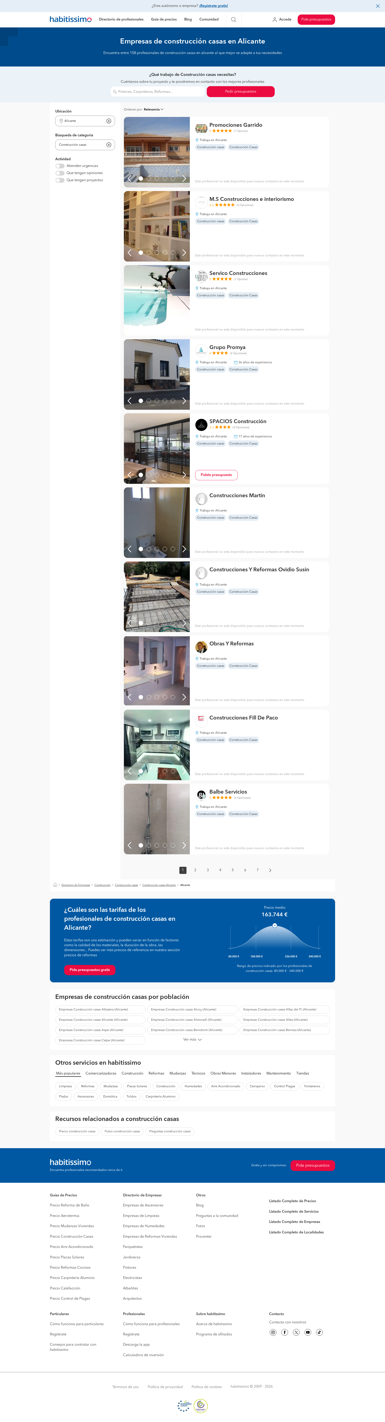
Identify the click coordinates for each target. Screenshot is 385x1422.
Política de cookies (207, 1387)
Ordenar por (133, 109)
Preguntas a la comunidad (217, 1216)
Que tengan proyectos (85, 180)
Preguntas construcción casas (169, 1131)
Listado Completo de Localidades (296, 1232)
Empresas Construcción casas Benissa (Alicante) (277, 1030)
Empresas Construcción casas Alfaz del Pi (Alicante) (279, 1009)
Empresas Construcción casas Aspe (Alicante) (91, 1030)
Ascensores (86, 1096)
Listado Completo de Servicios (294, 1212)
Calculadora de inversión (143, 1355)
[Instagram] (273, 1333)
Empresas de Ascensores (143, 1205)
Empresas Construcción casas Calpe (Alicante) (91, 1040)
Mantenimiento (278, 1073)
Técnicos (198, 1073)
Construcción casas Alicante (159, 885)
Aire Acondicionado (225, 1086)
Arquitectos (132, 1299)
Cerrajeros (257, 1086)
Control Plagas (284, 1086)
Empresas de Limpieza (141, 1216)
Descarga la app (136, 1345)
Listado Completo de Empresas (294, 1222)
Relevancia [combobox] (152, 109)
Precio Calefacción (65, 1288)
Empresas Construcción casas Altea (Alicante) (275, 1019)
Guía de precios (164, 19)
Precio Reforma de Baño (69, 1205)
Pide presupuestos (316, 19)
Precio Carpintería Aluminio (72, 1278)
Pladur (63, 1096)
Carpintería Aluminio (161, 1096)
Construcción (102, 885)
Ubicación (63, 111)
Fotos (200, 1226)
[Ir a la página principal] (71, 19)
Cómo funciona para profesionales (151, 1324)
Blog (188, 19)
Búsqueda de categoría (74, 135)
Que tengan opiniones (85, 173)
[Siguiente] (184, 178)
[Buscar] (233, 19)
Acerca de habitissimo (214, 1324)
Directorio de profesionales (121, 19)
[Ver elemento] (141, 178)
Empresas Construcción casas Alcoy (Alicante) (183, 1009)
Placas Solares (137, 1086)
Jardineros (131, 1257)
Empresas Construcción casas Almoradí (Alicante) (186, 1019)
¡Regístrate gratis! (213, 6)
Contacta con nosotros (287, 1322)
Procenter (204, 1237)
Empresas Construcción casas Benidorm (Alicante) (186, 1030)
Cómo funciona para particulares (77, 1324)
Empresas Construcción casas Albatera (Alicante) (93, 1009)
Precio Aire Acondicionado (71, 1247)
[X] (296, 1333)
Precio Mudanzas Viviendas (72, 1226)
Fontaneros (312, 1086)
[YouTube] (308, 1333)
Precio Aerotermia (64, 1216)
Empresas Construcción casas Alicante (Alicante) (93, 1019)
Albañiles (130, 1288)
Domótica (110, 1096)
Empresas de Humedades (143, 1226)
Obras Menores (223, 1073)
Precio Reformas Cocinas (70, 1268)
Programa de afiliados (214, 1334)
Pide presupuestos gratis (90, 970)
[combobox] (82, 121)
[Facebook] (285, 1333)
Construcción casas (126, 885)
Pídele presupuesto (216, 475)
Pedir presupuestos (240, 92)
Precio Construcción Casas (71, 1237)
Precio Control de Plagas (70, 1299)
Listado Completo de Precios (292, 1201)
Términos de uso (125, 1387)
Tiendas (302, 1073)
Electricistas (132, 1278)
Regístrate (58, 1334)
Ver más (189, 1040)
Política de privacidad (165, 1387)
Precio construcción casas (77, 1131)
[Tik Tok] (319, 1333)
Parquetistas (133, 1247)
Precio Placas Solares (67, 1257)
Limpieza (65, 1086)
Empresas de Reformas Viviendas (150, 1237)
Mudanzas (178, 1073)
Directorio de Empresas (75, 885)
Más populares (68, 1073)
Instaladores (251, 1073)
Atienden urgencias (82, 166)
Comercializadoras (101, 1073)
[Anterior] (129, 178)
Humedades (193, 1086)
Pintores (129, 1268)
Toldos (131, 1096)
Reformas (156, 1073)
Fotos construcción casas (122, 1131)
